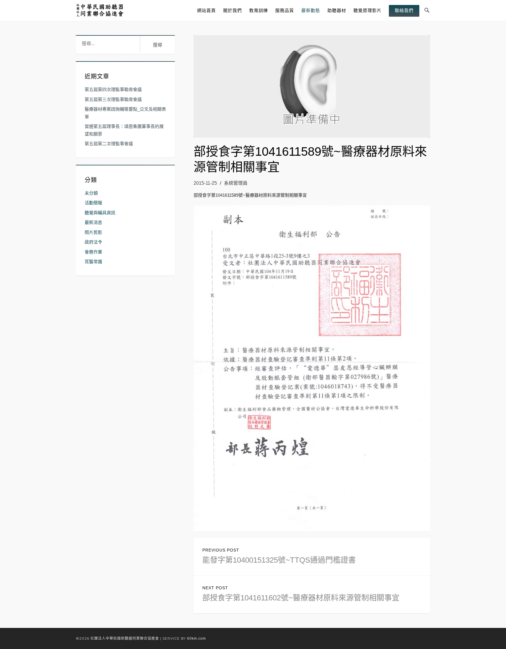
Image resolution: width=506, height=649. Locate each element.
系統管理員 (235, 183)
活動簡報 (93, 202)
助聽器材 (336, 10)
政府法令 (93, 241)
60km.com (196, 638)
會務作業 (93, 251)
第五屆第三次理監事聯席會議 (113, 99)
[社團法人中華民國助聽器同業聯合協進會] (100, 10)
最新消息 (93, 222)
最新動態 (310, 10)
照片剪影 (93, 232)
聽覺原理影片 (367, 10)
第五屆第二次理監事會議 (109, 143)
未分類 (91, 193)
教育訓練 (258, 10)
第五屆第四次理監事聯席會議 (113, 89)
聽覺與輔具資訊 (100, 212)
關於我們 (232, 10)
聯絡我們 (404, 10)
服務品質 (284, 10)
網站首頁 (206, 10)
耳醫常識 (93, 261)
